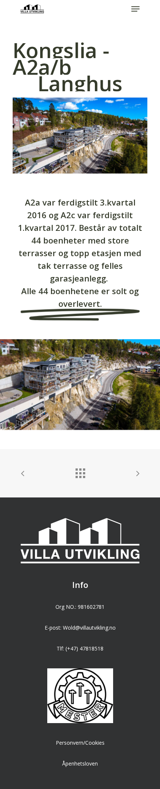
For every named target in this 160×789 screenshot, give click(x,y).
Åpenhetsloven (80, 763)
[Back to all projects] (80, 471)
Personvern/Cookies (80, 742)
